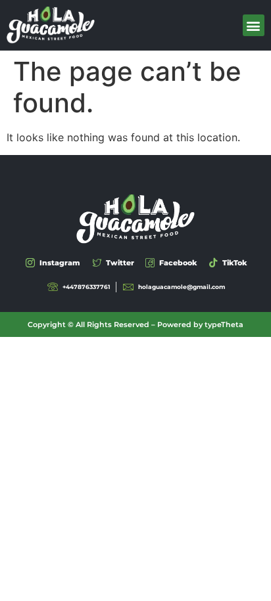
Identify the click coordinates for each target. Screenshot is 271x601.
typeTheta (224, 324)
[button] (253, 25)
